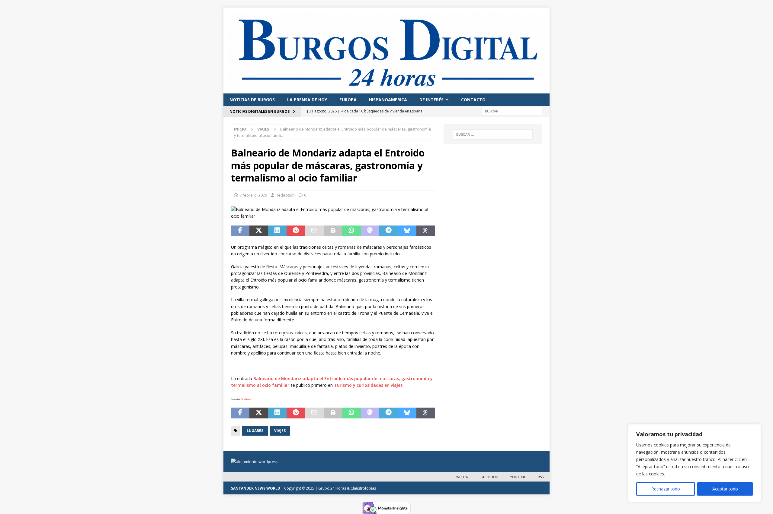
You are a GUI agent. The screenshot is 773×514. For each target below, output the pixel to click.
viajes (280, 430)
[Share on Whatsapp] (351, 230)
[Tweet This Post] (258, 230)
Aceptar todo (725, 489)
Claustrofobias (363, 488)
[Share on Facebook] (240, 230)
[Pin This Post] (296, 230)
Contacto (473, 99)
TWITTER (461, 477)
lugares (255, 430)
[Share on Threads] (425, 230)
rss (541, 477)
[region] (694, 463)
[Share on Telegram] (388, 230)
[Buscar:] (512, 111)
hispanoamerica (388, 99)
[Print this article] (333, 230)
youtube (518, 477)
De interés (431, 99)
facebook (489, 477)
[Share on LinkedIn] (277, 230)
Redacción (285, 195)
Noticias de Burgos (252, 99)
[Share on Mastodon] (370, 230)
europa (348, 99)
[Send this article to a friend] (314, 230)
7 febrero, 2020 (253, 195)
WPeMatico (246, 399)
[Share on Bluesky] (407, 230)
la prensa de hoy (307, 99)
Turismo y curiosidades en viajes (368, 385)
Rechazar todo (665, 489)
